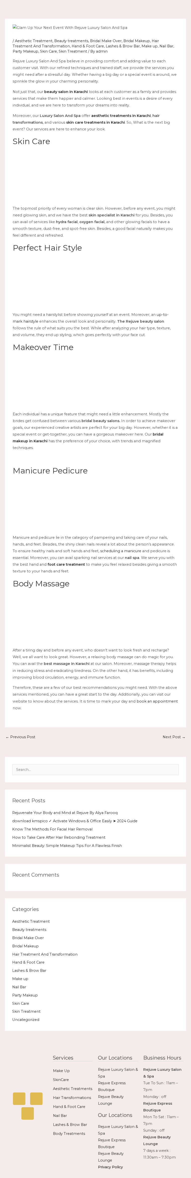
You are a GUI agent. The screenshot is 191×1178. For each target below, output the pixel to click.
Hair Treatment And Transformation (45, 954)
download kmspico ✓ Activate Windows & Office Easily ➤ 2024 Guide (75, 821)
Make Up (61, 1071)
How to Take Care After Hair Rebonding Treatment (58, 837)
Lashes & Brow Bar (123, 46)
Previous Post (20, 737)
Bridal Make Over (106, 41)
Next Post (174, 737)
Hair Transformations (72, 1097)
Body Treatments (69, 1133)
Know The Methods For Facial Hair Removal (52, 829)
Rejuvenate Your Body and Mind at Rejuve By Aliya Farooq (65, 813)
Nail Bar (166, 46)
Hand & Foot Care (88, 46)
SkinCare (61, 1080)
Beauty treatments (71, 41)
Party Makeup (25, 51)
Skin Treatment (73, 51)
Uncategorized (25, 1019)
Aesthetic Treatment (33, 41)
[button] (134, 9)
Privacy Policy (110, 1167)
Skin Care (48, 51)
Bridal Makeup (136, 41)
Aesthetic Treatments (72, 1089)
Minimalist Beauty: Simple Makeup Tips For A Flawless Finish (67, 845)
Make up (150, 46)
